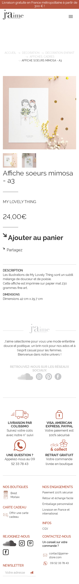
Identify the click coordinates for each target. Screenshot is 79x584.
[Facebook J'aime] (7, 552)
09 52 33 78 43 (59, 563)
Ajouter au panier (35, 238)
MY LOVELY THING (19, 201)
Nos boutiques (15, 487)
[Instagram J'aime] (23, 543)
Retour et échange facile (57, 498)
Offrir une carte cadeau (18, 514)
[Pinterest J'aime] (31, 543)
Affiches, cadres (42, 56)
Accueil (10, 52)
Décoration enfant (59, 52)
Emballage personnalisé (57, 503)
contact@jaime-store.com (59, 555)
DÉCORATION (31, 52)
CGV (45, 528)
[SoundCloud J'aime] (10, 543)
